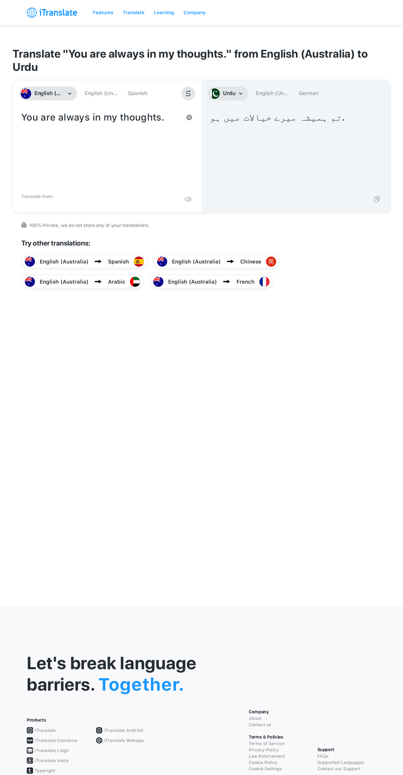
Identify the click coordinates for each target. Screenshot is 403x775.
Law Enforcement (267, 756)
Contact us (260, 724)
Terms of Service (267, 743)
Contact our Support (338, 768)
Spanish (137, 93)
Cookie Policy (263, 762)
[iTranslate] (52, 13)
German (309, 93)
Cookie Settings (265, 768)
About (255, 718)
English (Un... (101, 93)
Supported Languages (340, 762)
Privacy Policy (264, 749)
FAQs (323, 756)
